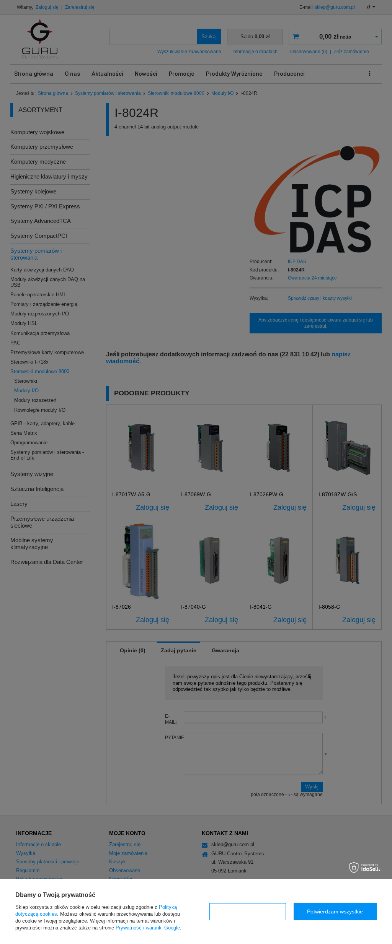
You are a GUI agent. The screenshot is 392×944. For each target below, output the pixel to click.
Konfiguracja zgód (248, 911)
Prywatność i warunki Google (148, 928)
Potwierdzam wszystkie (335, 911)
